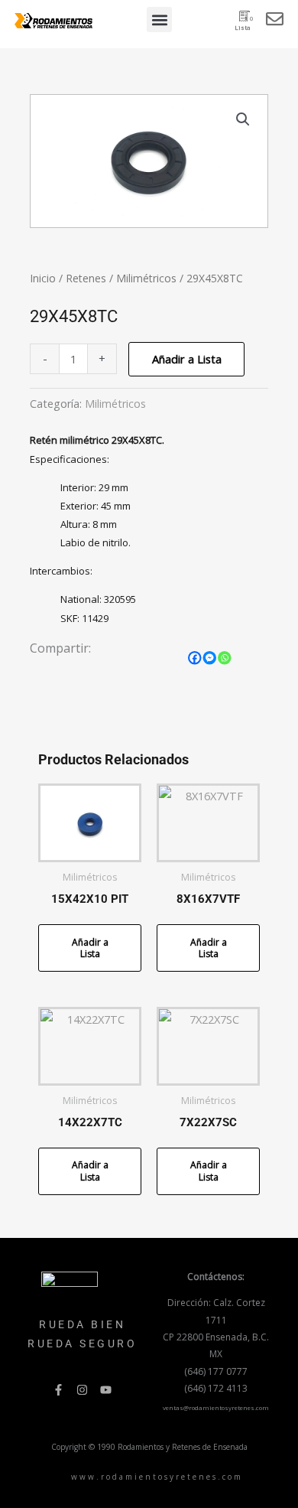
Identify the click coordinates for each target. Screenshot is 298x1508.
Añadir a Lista (187, 358)
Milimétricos (146, 278)
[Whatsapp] (225, 658)
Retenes (86, 278)
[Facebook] (195, 658)
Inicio (43, 278)
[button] (159, 19)
